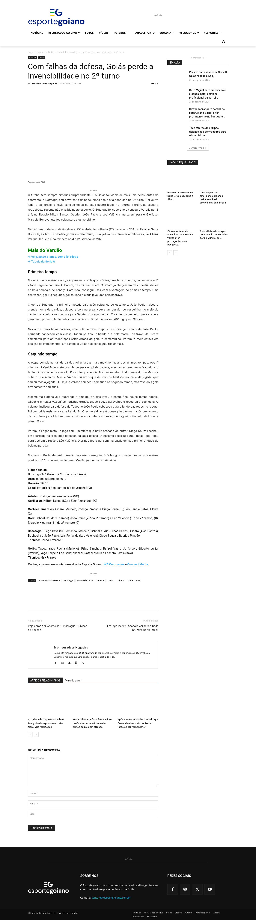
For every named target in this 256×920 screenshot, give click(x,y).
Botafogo (68, 580)
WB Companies (114, 564)
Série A (121, 580)
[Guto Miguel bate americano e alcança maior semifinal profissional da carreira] (176, 94)
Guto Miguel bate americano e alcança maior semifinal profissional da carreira (207, 94)
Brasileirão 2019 (85, 580)
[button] (223, 41)
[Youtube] (209, 889)
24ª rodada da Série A (49, 580)
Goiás (51, 52)
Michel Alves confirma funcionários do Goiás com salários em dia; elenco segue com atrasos (92, 723)
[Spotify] (77, 663)
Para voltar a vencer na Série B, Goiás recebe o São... (180, 196)
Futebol (41, 52)
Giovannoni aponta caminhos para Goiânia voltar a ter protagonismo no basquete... (207, 113)
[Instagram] (64, 663)
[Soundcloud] (70, 663)
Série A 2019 (134, 580)
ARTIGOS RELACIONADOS (45, 680)
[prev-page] (30, 734)
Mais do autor (73, 680)
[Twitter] (40, 92)
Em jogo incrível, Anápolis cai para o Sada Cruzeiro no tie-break (132, 628)
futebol (100, 580)
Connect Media (137, 564)
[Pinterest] (49, 92)
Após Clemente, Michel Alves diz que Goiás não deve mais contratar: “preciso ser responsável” (138, 723)
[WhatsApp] (57, 92)
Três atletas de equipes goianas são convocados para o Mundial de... (207, 131)
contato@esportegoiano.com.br (111, 897)
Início (30, 52)
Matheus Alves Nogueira (44, 83)
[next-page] (36, 734)
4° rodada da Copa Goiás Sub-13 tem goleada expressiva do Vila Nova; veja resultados (46, 723)
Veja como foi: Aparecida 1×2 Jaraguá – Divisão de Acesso (57, 628)
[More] (66, 92)
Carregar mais (196, 147)
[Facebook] (31, 92)
